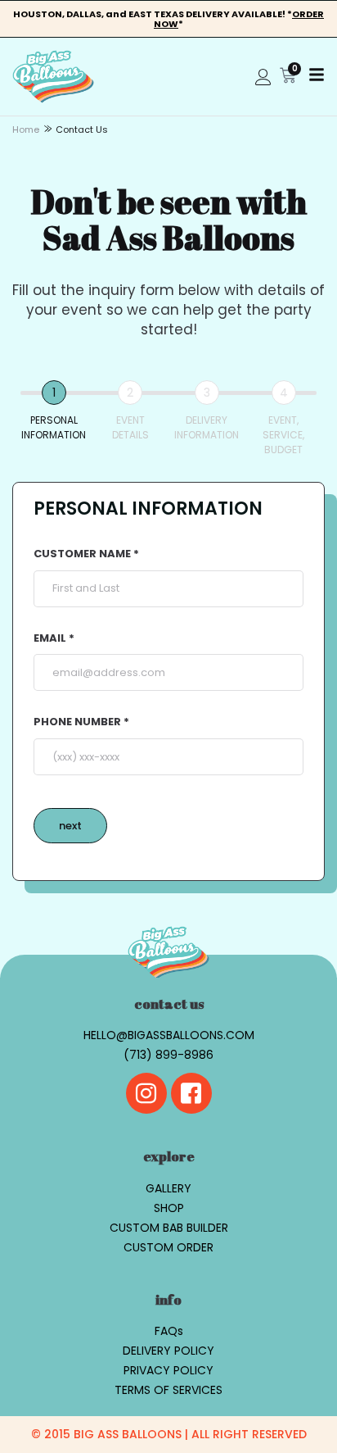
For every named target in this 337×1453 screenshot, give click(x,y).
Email (51, 639)
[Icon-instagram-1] (146, 1093)
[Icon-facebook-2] (191, 1093)
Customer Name (83, 554)
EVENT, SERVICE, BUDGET (283, 434)
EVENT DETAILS (130, 427)
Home (25, 129)
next (70, 825)
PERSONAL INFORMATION (53, 427)
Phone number (79, 722)
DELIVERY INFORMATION (206, 427)
